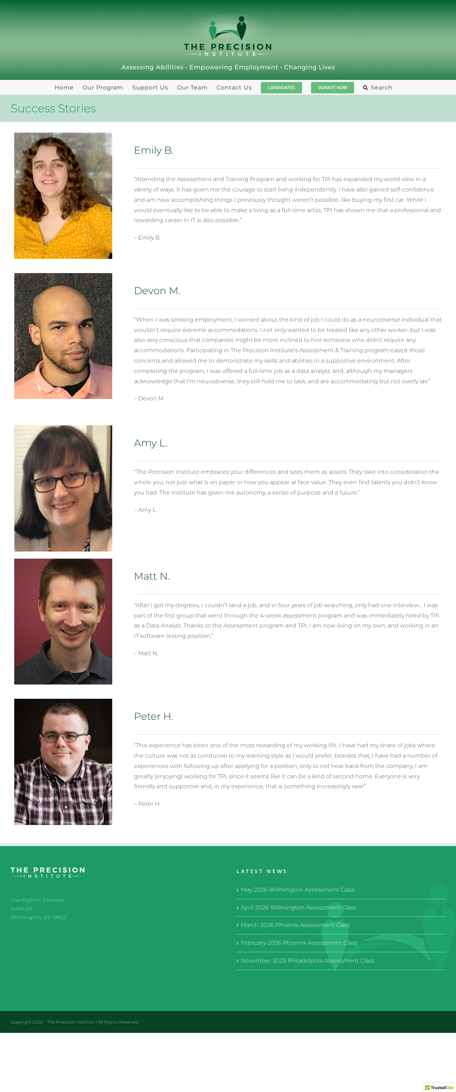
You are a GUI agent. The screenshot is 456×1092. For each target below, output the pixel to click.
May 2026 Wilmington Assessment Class (298, 889)
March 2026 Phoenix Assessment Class (295, 925)
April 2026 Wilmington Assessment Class (298, 907)
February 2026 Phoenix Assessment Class (299, 942)
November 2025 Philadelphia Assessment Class (307, 960)
